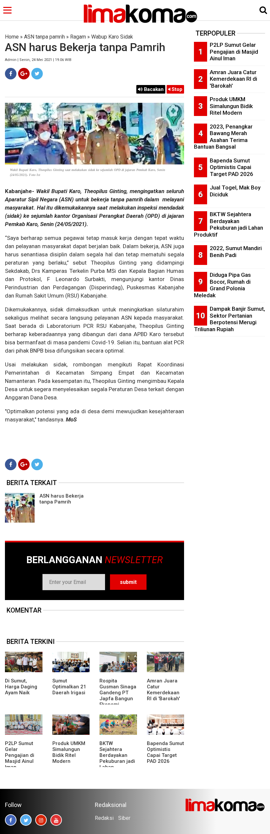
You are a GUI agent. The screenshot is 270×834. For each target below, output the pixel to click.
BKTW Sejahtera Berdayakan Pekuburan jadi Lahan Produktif (117, 758)
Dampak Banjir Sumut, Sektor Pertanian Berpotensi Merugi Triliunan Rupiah (229, 318)
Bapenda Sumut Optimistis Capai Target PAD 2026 (165, 752)
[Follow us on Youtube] (56, 820)
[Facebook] (10, 73)
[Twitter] (37, 73)
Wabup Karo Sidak (112, 37)
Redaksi (104, 818)
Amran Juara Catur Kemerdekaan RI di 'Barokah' (163, 690)
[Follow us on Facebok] (10, 820)
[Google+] (24, 73)
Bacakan (153, 89)
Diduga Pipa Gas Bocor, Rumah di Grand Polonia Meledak (222, 285)
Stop (176, 89)
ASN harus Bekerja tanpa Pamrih (62, 499)
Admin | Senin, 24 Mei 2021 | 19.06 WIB (38, 60)
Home (12, 37)
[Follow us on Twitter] (26, 820)
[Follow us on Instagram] (41, 820)
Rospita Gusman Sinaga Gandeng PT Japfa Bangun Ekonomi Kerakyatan (117, 695)
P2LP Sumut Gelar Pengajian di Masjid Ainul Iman (19, 755)
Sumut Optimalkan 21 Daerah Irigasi (69, 687)
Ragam (78, 37)
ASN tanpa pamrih (44, 37)
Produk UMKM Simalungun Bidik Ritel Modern (68, 752)
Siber (124, 818)
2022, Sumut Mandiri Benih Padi (236, 251)
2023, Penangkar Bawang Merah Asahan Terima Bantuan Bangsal (223, 136)
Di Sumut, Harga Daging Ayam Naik (21, 687)
